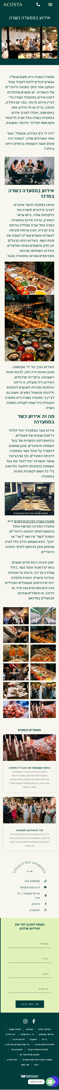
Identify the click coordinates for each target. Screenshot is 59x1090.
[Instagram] (25, 1021)
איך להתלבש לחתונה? (29, 830)
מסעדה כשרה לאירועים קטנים (34, 521)
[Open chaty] (50, 1081)
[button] (50, 4)
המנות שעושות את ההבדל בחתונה (29, 767)
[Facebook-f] (33, 1021)
